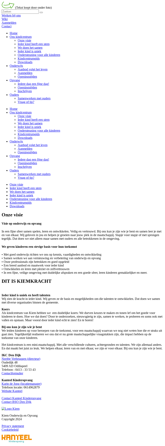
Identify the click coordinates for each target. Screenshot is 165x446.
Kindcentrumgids (29, 134)
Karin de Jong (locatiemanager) (21, 383)
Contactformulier (12, 373)
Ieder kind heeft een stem (34, 119)
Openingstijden (27, 152)
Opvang (15, 156)
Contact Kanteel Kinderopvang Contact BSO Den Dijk (21, 400)
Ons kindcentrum (21, 112)
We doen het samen (30, 123)
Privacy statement (13, 426)
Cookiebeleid (10, 429)
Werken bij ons (11, 15)
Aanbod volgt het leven (32, 145)
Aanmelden (9, 22)
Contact (6, 26)
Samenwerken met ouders (34, 174)
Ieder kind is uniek (29, 127)
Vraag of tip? (26, 177)
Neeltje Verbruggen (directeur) (21, 358)
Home (14, 108)
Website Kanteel (12, 391)
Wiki (5, 19)
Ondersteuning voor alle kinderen (39, 130)
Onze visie (24, 116)
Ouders (14, 170)
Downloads (25, 137)
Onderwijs (16, 141)
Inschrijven (25, 166)
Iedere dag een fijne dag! (33, 159)
